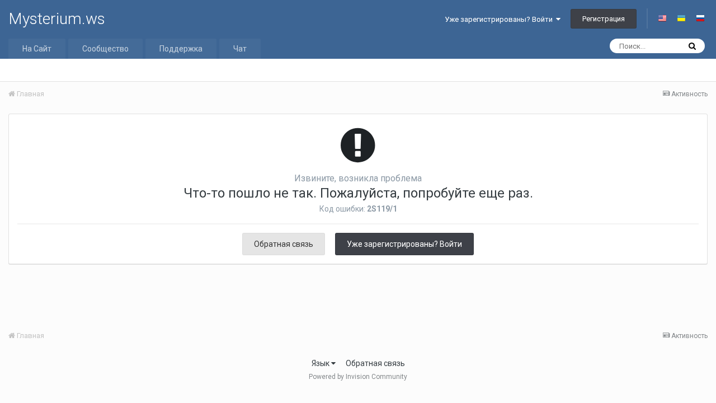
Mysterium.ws (56, 19)
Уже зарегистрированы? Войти (500, 19)
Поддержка (180, 48)
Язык (321, 363)
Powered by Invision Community (358, 377)
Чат (240, 48)
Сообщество (105, 48)
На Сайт (36, 48)
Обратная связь (283, 244)
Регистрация (603, 19)
